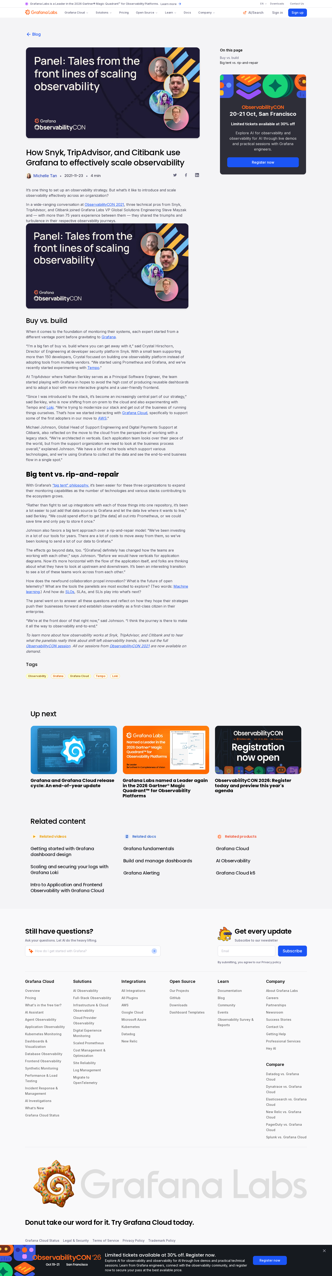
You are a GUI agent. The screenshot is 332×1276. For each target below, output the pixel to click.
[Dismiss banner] (324, 1251)
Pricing (124, 12)
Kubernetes (131, 1027)
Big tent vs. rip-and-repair (239, 63)
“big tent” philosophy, (70, 485)
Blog (36, 34)
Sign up (298, 12)
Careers (272, 998)
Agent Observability (40, 1019)
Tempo (93, 367)
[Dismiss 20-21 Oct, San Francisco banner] (299, 80)
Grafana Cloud (75, 12)
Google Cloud (132, 1012)
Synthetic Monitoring (41, 1068)
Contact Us (274, 1027)
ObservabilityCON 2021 (104, 204)
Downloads (178, 1005)
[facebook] (186, 175)
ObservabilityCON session (48, 646)
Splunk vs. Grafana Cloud (286, 1137)
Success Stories (278, 1019)
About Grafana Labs (282, 991)
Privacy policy (271, 962)
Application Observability (45, 1027)
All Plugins (130, 998)
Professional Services (283, 1041)
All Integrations (133, 991)
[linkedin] (197, 175)
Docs (187, 12)
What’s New (34, 1108)
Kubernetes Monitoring (43, 1034)
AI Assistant (34, 1012)
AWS (102, 418)
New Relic (129, 1041)
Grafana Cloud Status (42, 1115)
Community (226, 1005)
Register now (263, 162)
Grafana (109, 337)
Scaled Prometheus (88, 1043)
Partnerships (276, 1005)
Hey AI (271, 1048)
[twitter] (175, 175)
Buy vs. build (229, 58)
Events (223, 1012)
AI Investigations (38, 1101)
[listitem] (37, 676)
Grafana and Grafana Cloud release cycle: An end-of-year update (72, 783)
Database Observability (43, 1054)
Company (205, 12)
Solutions (102, 12)
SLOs (69, 591)
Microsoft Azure (134, 1019)
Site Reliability (84, 1063)
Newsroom (274, 1012)
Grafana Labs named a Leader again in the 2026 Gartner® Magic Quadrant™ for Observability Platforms (165, 788)
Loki (50, 407)
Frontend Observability (43, 1061)
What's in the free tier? (43, 1005)
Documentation (230, 991)
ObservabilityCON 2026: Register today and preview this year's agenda (253, 785)
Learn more (169, 4)
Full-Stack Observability (92, 998)
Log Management (87, 1070)
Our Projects (179, 991)
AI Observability (85, 991)
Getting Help (276, 1034)
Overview (32, 991)
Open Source (145, 12)
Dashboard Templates (187, 1012)
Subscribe (292, 951)
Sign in (277, 12)
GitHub (175, 998)
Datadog (128, 1034)
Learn (169, 12)
